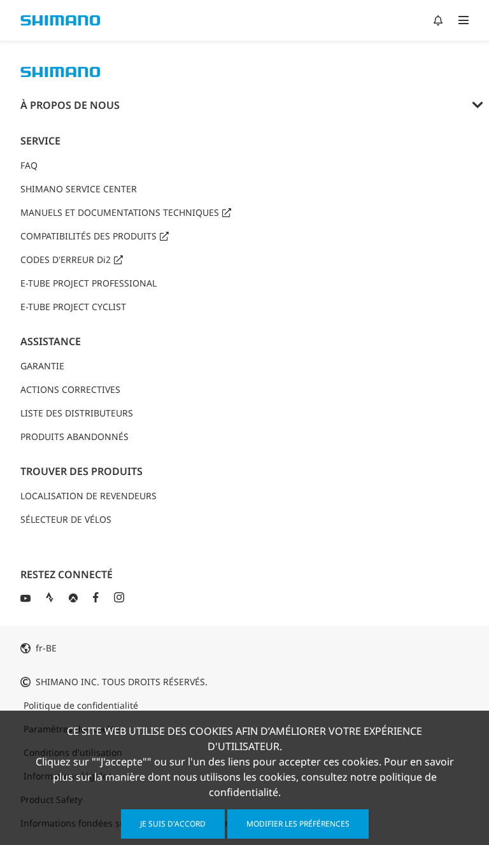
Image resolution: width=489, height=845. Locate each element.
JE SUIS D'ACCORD (173, 823)
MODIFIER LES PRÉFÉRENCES (298, 823)
